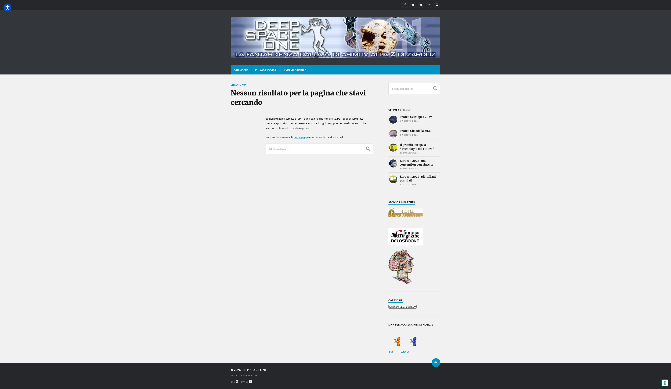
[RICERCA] (368, 149)
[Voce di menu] (405, 5)
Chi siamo (241, 69)
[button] (7, 7)
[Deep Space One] (335, 37)
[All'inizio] (436, 362)
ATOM (405, 352)
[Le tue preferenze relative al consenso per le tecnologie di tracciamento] (665, 383)
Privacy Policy (266, 69)
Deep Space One (254, 370)
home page (300, 137)
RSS (391, 352)
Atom (245, 382)
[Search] (437, 5)
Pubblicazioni (294, 69)
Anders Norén (250, 375)
